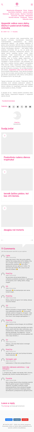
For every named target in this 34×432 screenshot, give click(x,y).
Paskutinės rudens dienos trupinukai (17, 158)
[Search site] (2, 5)
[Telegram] (17, 106)
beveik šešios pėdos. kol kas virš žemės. (16, 194)
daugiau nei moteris (14, 230)
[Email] (30, 106)
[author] (17, 115)
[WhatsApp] (13, 106)
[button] (32, 4)
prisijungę (6, 406)
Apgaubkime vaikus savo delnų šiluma (20, 70)
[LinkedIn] (26, 106)
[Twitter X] (22, 106)
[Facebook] (9, 106)
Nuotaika (15, 31)
